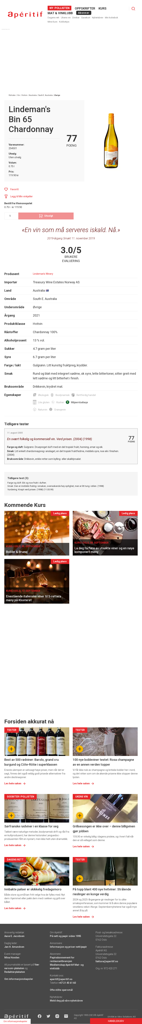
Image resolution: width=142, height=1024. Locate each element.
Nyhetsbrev (97, 17)
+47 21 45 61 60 (67, 982)
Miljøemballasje (79, 402)
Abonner (83, 12)
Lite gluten (44, 402)
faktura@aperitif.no (107, 961)
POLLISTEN (61, 8)
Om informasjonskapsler (18, 979)
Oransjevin (60, 409)
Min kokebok (111, 17)
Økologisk (43, 395)
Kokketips (64, 21)
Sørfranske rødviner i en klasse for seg (31, 826)
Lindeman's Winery (43, 273)
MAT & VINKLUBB (60, 13)
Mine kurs (52, 21)
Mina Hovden (11, 957)
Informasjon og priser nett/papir (68, 946)
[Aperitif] (25, 15)
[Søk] (133, 8)
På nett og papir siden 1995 (65, 936)
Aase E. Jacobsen (14, 936)
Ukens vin (66, 17)
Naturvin (42, 409)
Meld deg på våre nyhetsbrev (66, 1000)
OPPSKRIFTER (85, 8)
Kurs (102, 8)
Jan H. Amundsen (14, 946)
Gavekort (85, 17)
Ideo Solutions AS (126, 1017)
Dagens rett (53, 17)
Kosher (60, 402)
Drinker (75, 17)
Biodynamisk (63, 395)
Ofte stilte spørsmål (61, 990)
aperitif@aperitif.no (61, 979)
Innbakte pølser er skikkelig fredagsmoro (32, 889)
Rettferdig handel (86, 395)
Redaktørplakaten (14, 972)
